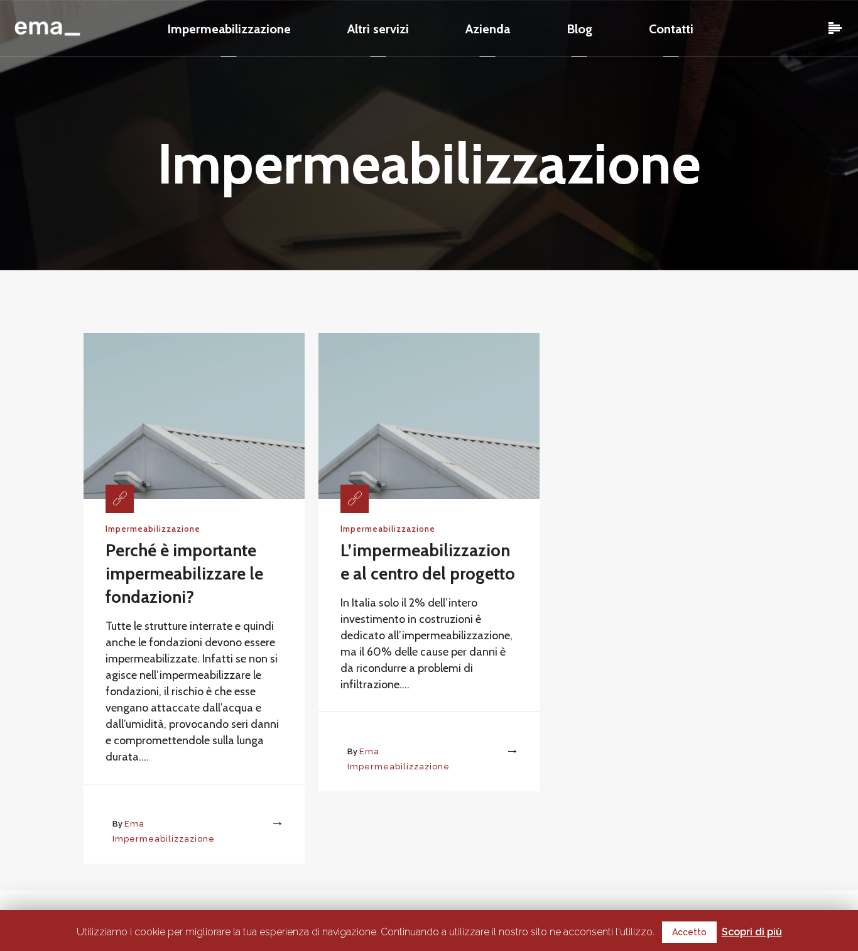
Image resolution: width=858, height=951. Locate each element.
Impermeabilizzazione (153, 529)
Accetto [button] (689, 932)
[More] (266, 824)
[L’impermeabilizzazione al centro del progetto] (429, 415)
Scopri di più (752, 932)
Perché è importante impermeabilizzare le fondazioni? (184, 573)
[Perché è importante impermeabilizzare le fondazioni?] (194, 415)
